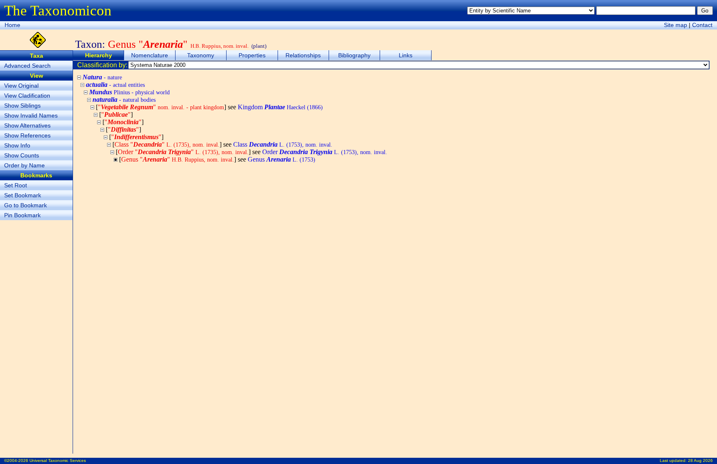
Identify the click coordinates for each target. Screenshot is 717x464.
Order (324, 151)
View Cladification (27, 95)
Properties (252, 55)
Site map (675, 25)
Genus (281, 159)
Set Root (15, 185)
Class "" (167, 144)
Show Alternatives (27, 125)
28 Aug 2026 (700, 460)
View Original (21, 85)
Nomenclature (149, 55)
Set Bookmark (22, 195)
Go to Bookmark (25, 205)
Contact (702, 25)
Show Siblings (22, 105)
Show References (27, 135)
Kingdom (280, 106)
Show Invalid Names (31, 115)
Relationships (303, 55)
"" (161, 106)
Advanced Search (27, 65)
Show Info (17, 145)
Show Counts (21, 155)
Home (12, 25)
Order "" (183, 151)
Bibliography (354, 55)
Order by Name (24, 165)
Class (282, 144)
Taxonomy (200, 55)
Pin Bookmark (22, 215)
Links (405, 55)
